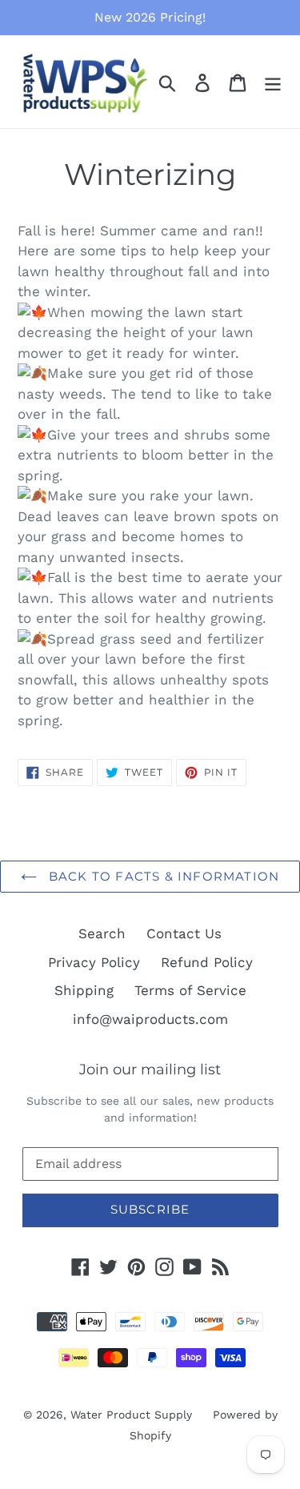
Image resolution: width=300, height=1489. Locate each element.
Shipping (84, 990)
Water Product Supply (131, 1414)
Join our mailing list (150, 1070)
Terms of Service (190, 990)
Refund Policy (207, 962)
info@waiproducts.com (150, 1019)
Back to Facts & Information (162, 876)
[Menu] (272, 81)
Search (102, 933)
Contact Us (184, 933)
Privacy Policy (94, 962)
